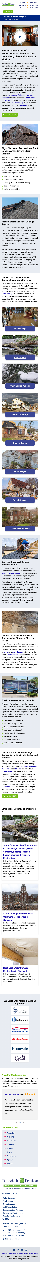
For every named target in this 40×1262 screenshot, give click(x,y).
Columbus (22, 95)
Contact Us (23, 1254)
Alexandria (11, 1141)
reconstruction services (11, 573)
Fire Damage (8, 1201)
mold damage (17, 652)
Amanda (10, 1144)
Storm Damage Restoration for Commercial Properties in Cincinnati (18, 916)
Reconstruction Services (13, 1210)
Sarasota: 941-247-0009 (29, 8)
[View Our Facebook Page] (14, 1249)
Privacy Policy (33, 1254)
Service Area (13, 1254)
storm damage (18, 103)
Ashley (10, 1160)
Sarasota (5, 98)
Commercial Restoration (13, 1213)
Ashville (10, 1164)
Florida (18, 769)
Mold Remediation (10, 1207)
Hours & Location (11, 1239)
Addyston (11, 1133)
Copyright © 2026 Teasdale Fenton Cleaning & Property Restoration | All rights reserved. (20, 1258)
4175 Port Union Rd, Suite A (15, 1225)
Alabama (10, 1137)
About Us (5, 1254)
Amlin (9, 1152)
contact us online (8, 787)
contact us (23, 105)
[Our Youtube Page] (26, 1249)
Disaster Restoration (11, 1216)
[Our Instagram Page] (22, 1249)
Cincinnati (13, 95)
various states (7, 771)
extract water (13, 655)
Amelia (10, 1148)
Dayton (29, 95)
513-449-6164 (14, 1233)
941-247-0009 (14, 1235)
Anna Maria (11, 1156)
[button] (16, 1123)
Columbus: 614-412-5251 (28, 2)
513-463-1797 (10, 115)
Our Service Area (10, 1127)
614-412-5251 (14, 1230)
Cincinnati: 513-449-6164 (28, 5)
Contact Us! (8, 11)
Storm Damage (18, 17)
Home (8, 17)
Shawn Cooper (12, 1094)
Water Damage (9, 1198)
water (6, 652)
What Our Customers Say (14, 1075)
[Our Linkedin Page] (18, 1249)
